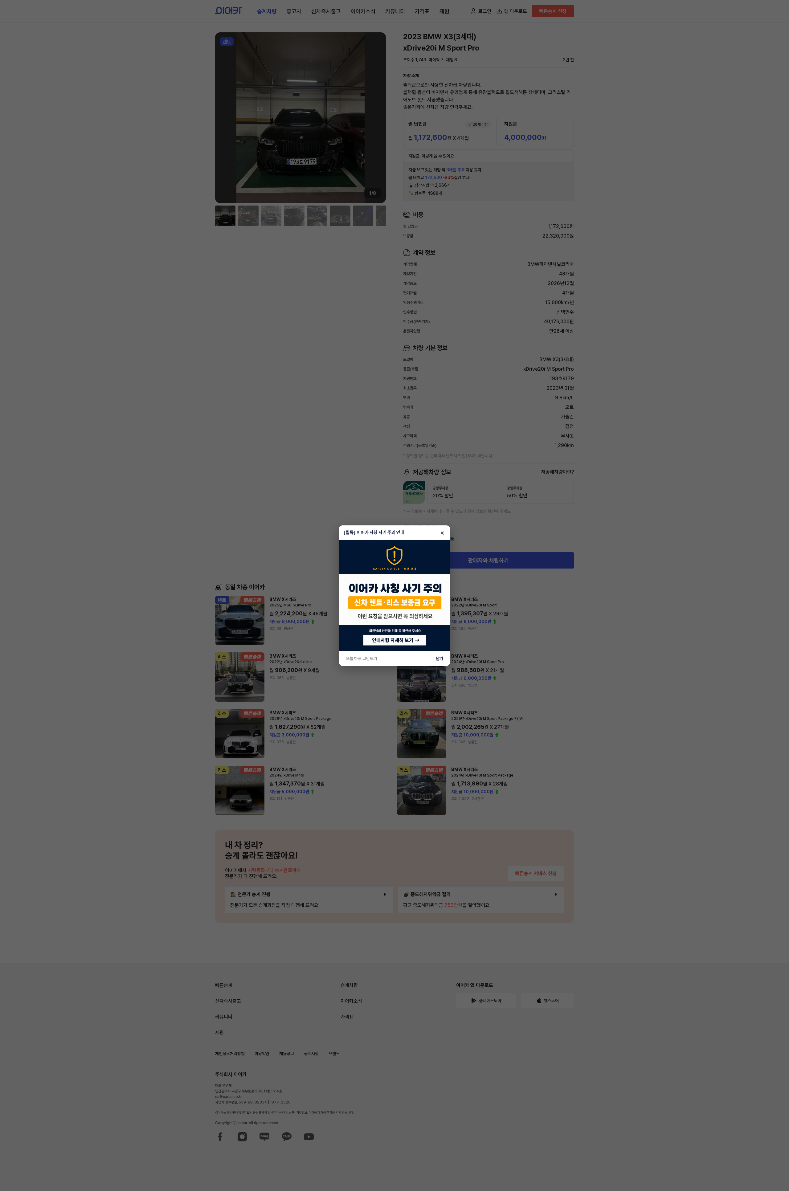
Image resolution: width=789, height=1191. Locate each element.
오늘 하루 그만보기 (361, 658)
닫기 (439, 658)
